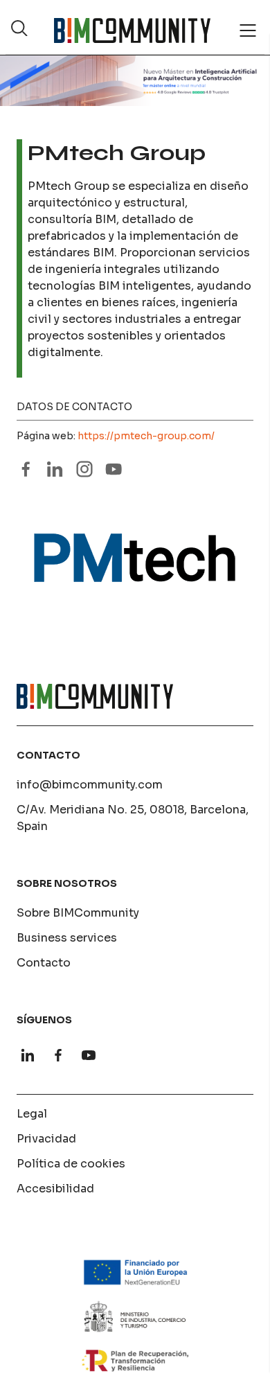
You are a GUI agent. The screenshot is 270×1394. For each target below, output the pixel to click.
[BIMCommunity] (132, 30)
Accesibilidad (55, 1188)
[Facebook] (58, 1055)
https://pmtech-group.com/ (146, 436)
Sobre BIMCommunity (78, 913)
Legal (32, 1113)
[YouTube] (88, 1055)
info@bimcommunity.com (90, 784)
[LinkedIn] (27, 1055)
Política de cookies (71, 1163)
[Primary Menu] (247, 30)
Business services (67, 937)
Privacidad (46, 1138)
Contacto (44, 962)
